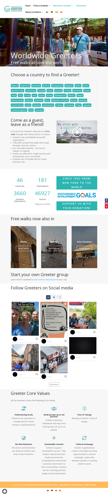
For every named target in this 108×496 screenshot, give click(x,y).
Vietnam (39, 110)
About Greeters (33, 12)
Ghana (87, 90)
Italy (34, 95)
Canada (41, 90)
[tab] (48, 297)
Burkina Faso (17, 90)
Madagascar (60, 95)
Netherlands (17, 100)
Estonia (58, 90)
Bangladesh (57, 85)
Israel (27, 95)
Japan (41, 95)
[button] (25, 322)
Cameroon (30, 90)
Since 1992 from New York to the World (76, 183)
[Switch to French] (47, 14)
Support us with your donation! (76, 206)
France (67, 90)
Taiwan (59, 105)
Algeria (15, 85)
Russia (74, 100)
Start (28, 6)
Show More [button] (54, 384)
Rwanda (82, 100)
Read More (23, 248)
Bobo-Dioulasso (84, 241)
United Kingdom (19, 110)
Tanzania (69, 105)
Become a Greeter (62, 6)
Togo (78, 105)
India (14, 95)
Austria (46, 85)
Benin (78, 85)
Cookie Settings (90, 485)
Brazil (85, 85)
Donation (81, 6)
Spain (27, 105)
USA (31, 110)
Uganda (86, 105)
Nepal (80, 95)
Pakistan (39, 100)
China (49, 90)
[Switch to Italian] (56, 14)
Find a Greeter (40, 6)
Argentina (25, 85)
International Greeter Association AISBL (41, 485)
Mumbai (54, 241)
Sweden (36, 105)
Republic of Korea (60, 100)
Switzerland (48, 105)
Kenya (49, 95)
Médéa (23, 241)
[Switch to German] (52, 14)
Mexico (71, 95)
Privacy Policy (76, 485)
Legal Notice (64, 485)
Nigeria (29, 100)
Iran (20, 95)
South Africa (17, 105)
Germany (77, 90)
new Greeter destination (45, 279)
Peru (47, 100)
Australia (36, 85)
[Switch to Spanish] (61, 14)
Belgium (69, 85)
